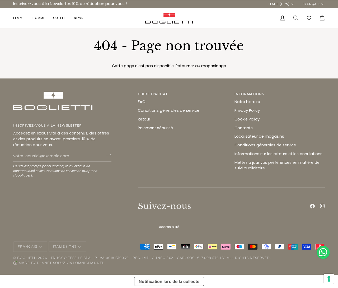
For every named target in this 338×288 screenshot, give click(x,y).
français (311, 4)
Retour (144, 119)
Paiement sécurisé (155, 128)
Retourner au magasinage (201, 65)
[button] (21, 18)
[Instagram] (322, 206)
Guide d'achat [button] (153, 94)
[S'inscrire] (107, 155)
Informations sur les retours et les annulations (278, 153)
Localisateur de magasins (259, 136)
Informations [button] (249, 94)
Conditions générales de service (168, 110)
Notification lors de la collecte (169, 281)
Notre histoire (247, 101)
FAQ (141, 101)
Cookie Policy (247, 119)
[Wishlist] (309, 18)
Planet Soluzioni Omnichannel (70, 263)
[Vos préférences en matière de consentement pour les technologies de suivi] (329, 279)
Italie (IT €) (279, 4)
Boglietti (27, 258)
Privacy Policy (247, 110)
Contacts (243, 128)
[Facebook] (312, 206)
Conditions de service (60, 171)
